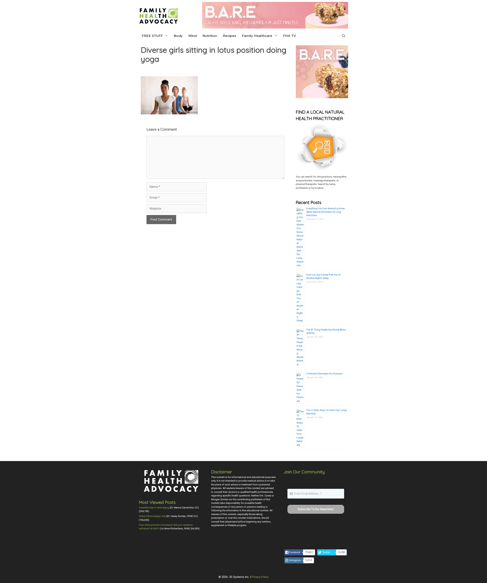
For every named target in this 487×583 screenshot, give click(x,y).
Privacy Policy (260, 577)
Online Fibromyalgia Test (152, 516)
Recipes (229, 36)
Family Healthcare (257, 36)
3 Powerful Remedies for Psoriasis (324, 373)
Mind (192, 36)
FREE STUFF (152, 36)
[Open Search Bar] (343, 35)
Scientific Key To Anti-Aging (154, 507)
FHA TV (289, 36)
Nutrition (209, 36)
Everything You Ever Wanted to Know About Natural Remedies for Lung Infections (325, 212)
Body (178, 36)
